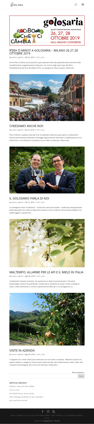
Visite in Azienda (22, 350)
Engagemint (48, 421)
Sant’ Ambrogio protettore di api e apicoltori (26, 397)
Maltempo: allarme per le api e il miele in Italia (46, 272)
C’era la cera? (14, 390)
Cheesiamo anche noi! (26, 126)
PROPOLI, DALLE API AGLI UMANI (21, 386)
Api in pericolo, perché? (18, 400)
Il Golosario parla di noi (29, 198)
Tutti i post (40, 57)
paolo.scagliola (17, 57)
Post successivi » (78, 372)
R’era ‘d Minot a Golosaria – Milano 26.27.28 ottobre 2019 (43, 51)
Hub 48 (57, 421)
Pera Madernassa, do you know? (21, 393)
